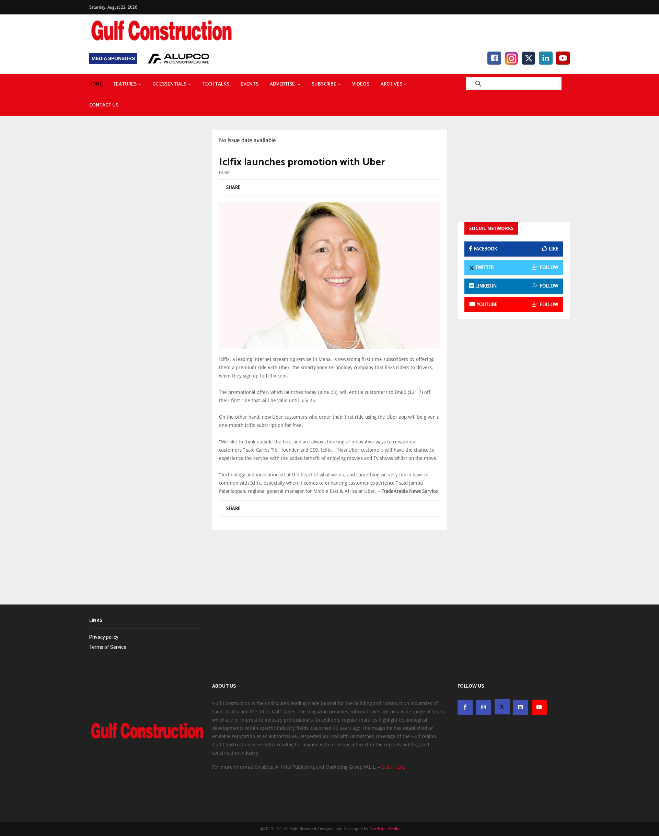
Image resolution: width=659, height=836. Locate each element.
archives (391, 84)
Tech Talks (215, 84)
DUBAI (225, 172)
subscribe (324, 84)
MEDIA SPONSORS (113, 58)
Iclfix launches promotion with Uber (302, 162)
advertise (283, 84)
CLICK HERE (393, 767)
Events (249, 84)
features (125, 84)
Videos (360, 84)
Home (95, 84)
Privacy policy (103, 637)
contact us (103, 105)
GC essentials (169, 84)
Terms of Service (107, 647)
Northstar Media (384, 828)
